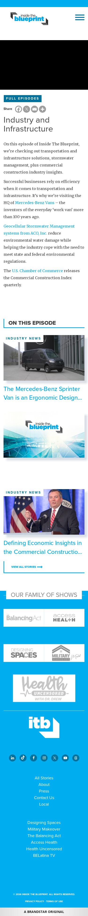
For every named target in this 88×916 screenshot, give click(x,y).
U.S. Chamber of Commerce (37, 270)
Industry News (23, 338)
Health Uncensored (44, 848)
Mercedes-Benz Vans (34, 202)
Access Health (44, 842)
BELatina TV (44, 855)
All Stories (44, 778)
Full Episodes (22, 98)
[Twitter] (26, 109)
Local (44, 804)
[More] (42, 109)
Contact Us (44, 797)
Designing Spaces (44, 822)
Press (44, 791)
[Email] (34, 109)
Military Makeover (44, 829)
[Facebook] (18, 109)
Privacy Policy (34, 901)
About (44, 784)
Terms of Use (54, 901)
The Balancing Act (44, 835)
